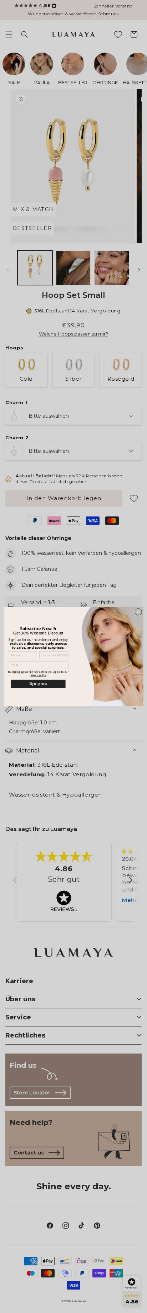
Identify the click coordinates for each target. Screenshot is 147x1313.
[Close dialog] (138, 612)
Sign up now (38, 683)
